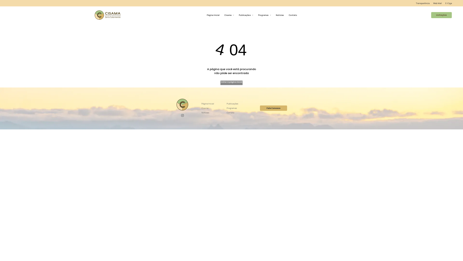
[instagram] (182, 115)
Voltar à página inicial (231, 82)
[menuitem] (422, 3)
